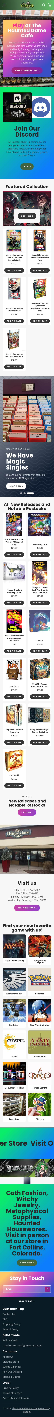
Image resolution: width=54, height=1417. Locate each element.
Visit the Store (11, 1361)
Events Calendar (12, 1366)
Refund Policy (11, 1329)
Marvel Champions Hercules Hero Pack (14, 349)
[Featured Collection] (27, 208)
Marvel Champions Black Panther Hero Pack (39, 251)
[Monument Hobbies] (14, 1076)
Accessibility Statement (16, 1398)
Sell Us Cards (10, 1340)
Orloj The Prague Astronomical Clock (39, 679)
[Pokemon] (39, 982)
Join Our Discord (12, 1371)
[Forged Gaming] (39, 1076)
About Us (8, 1356)
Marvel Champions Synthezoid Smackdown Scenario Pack (39, 301)
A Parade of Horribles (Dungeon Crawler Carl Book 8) (14, 632)
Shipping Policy (11, 1324)
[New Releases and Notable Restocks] (27, 806)
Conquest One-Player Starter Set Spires (39, 724)
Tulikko (39, 632)
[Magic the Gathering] (14, 948)
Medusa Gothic (11, 1376)
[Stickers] (39, 1107)
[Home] (27, 5)
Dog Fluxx (14, 679)
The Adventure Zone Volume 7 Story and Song (14, 536)
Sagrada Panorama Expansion (14, 724)
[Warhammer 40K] (14, 982)
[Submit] (47, 1289)
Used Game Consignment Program (23, 1345)
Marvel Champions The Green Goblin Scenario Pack (14, 251)
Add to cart (14, 270)
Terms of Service (12, 1393)
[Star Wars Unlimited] (39, 1013)
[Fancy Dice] (14, 1107)
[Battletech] (14, 1013)
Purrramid (14, 769)
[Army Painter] (39, 1044)
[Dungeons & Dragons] (39, 949)
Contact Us (9, 1314)
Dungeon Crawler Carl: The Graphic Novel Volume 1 (39, 584)
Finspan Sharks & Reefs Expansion (14, 584)
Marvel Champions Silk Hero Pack (14, 301)
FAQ (5, 1319)
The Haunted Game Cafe (25, 1408)
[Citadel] (14, 1044)
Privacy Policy (11, 1388)
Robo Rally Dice (39, 536)
